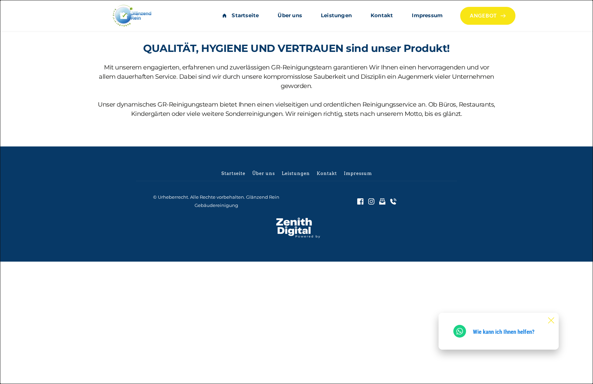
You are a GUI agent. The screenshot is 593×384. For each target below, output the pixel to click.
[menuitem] (240, 15)
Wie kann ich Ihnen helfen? (504, 331)
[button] (551, 320)
